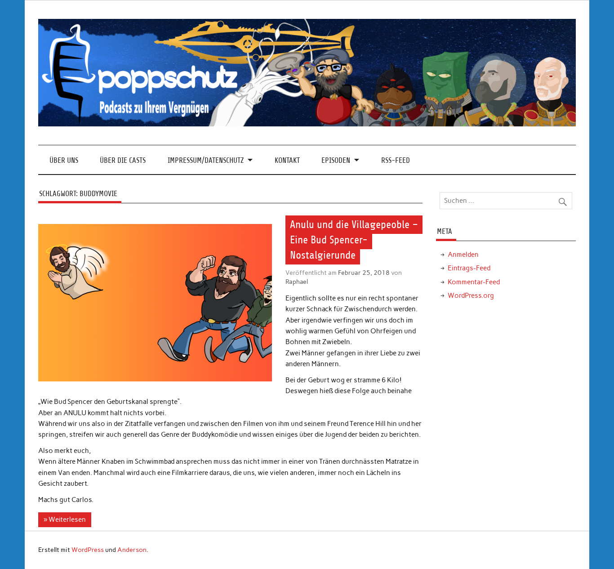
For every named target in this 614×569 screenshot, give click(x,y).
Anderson (132, 549)
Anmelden (463, 255)
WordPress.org (471, 295)
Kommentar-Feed (474, 282)
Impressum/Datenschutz (206, 160)
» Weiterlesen (65, 519)
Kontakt (287, 160)
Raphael (296, 282)
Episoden (335, 160)
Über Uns (63, 160)
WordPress (87, 549)
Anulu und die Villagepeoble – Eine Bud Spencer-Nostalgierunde (354, 240)
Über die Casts (123, 160)
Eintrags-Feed (469, 268)
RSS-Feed (395, 160)
